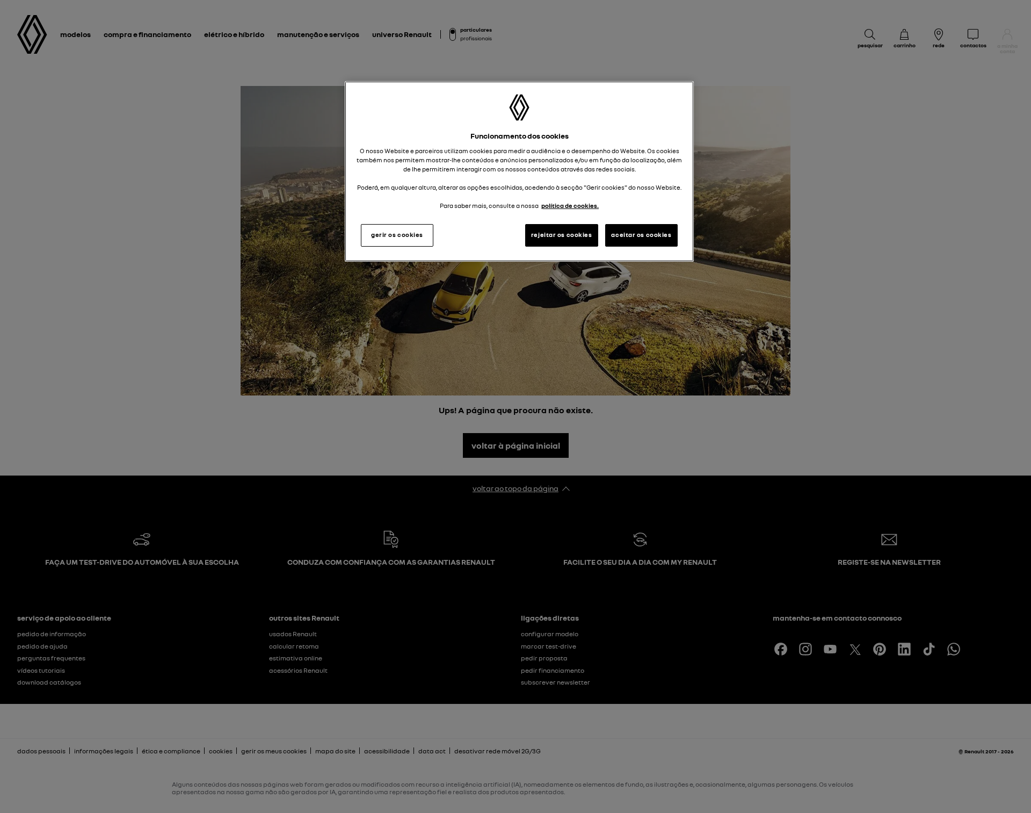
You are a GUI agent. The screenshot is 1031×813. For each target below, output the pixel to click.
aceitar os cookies (641, 235)
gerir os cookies (397, 235)
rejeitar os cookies (561, 235)
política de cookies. (570, 206)
